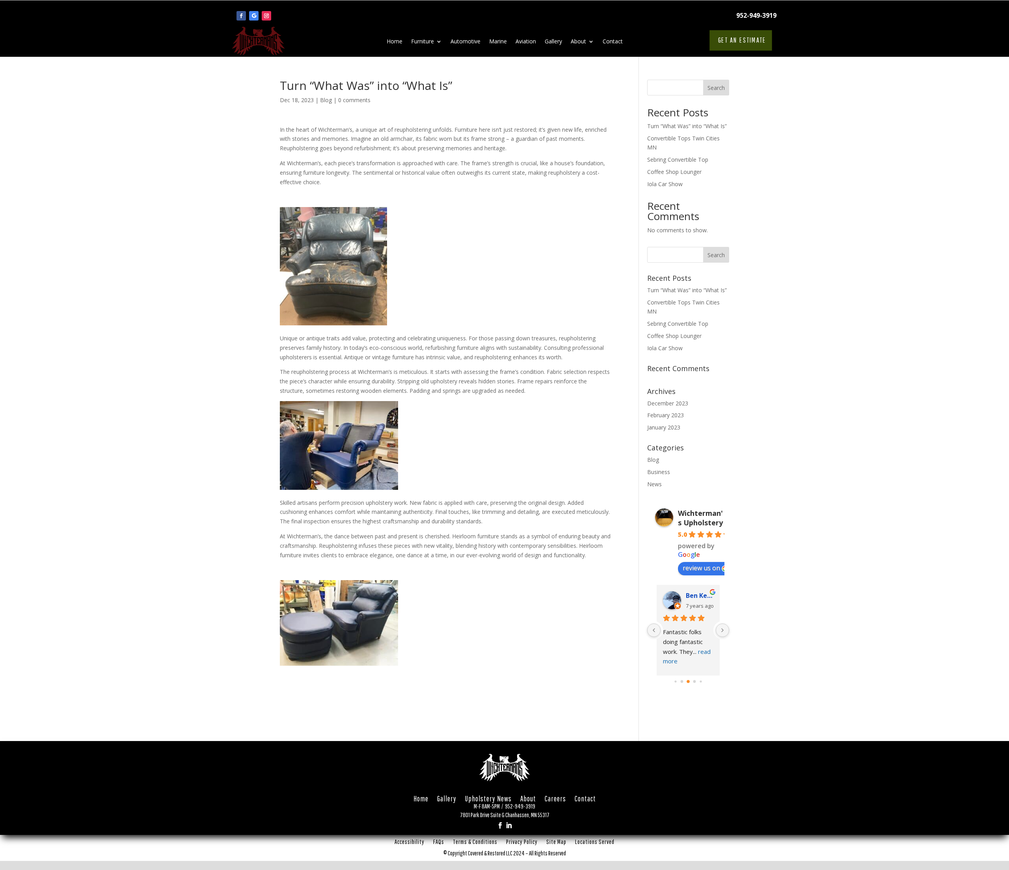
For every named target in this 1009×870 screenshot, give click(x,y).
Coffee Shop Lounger (674, 171)
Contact (613, 42)
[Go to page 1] (682, 681)
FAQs (438, 843)
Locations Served (594, 843)
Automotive (465, 42)
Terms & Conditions (475, 843)
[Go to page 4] (701, 682)
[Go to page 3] (694, 681)
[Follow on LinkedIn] (509, 825)
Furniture (422, 42)
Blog (326, 100)
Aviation (526, 42)
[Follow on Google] (254, 16)
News (654, 484)
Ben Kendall (699, 595)
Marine (498, 42)
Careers (555, 800)
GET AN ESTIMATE (742, 40)
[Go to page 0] (675, 682)
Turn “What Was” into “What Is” (687, 126)
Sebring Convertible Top (677, 159)
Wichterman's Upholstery (700, 517)
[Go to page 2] (688, 681)
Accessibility (409, 843)
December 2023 (667, 403)
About (578, 42)
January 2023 (663, 427)
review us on (701, 568)
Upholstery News (488, 800)
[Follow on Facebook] (241, 16)
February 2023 (665, 415)
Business (658, 472)
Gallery (553, 42)
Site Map (556, 843)
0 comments (354, 100)
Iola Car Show (665, 184)
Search (716, 87)
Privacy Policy (522, 843)
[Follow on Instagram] (266, 16)
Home (394, 42)
